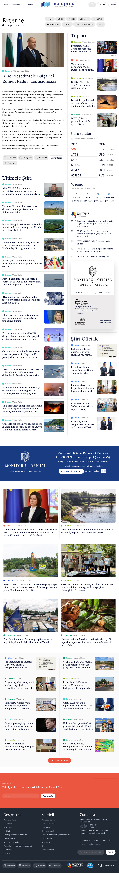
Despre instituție (9, 820)
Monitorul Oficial (48, 849)
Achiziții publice (9, 838)
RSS (43, 846)
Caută (110, 852)
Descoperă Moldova (84, 24)
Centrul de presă (48, 831)
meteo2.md (91, 189)
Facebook (12, 157)
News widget (46, 842)
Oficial (60, 19)
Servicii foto (46, 827)
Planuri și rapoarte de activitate (15, 835)
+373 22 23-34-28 (90, 825)
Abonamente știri (48, 823)
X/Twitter (43, 157)
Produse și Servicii (48, 820)
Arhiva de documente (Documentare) (56, 835)
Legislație (7, 831)
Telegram (12, 163)
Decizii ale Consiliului (11, 842)
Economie (97, 19)
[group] (94, 48)
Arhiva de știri (47, 838)
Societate (84, 19)
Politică (71, 19)
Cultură (67, 24)
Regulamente (8, 849)
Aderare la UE (53, 24)
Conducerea (8, 823)
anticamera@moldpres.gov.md (96, 830)
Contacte (6, 853)
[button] (113, 55)
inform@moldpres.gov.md (95, 833)
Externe (13, 20)
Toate (50, 19)
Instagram (27, 157)
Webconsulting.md (96, 844)
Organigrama (8, 827)
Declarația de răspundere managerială (17, 846)
